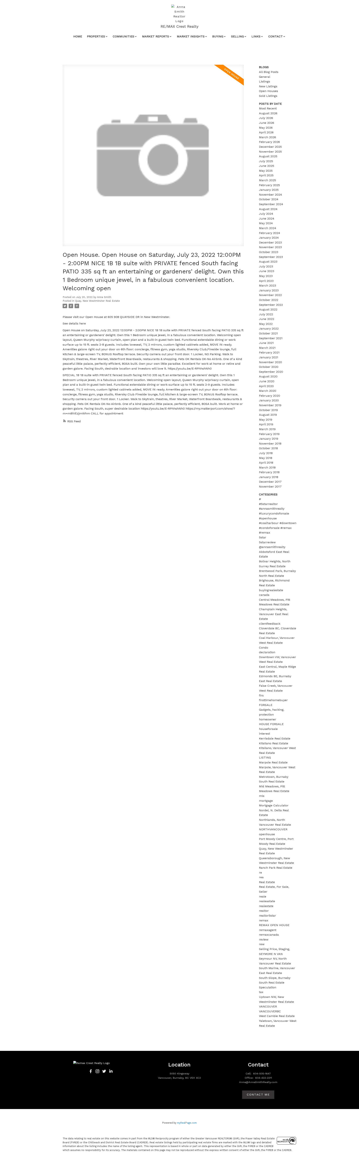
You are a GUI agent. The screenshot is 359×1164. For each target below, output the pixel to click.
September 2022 (271, 305)
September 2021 (271, 338)
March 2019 (267, 429)
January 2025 (269, 190)
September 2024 (271, 204)
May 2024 (266, 223)
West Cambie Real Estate (277, 1016)
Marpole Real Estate (273, 762)
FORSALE (265, 705)
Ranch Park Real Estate (275, 867)
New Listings (268, 86)
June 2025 (266, 166)
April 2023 (266, 281)
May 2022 (266, 324)
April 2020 (266, 386)
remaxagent (267, 930)
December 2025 (270, 146)
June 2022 (266, 319)
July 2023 (266, 266)
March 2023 (267, 285)
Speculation (267, 987)
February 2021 (269, 352)
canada (264, 595)
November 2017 (270, 486)
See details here (74, 323)
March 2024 (267, 228)
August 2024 (268, 209)
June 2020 (266, 381)
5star (262, 537)
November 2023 (270, 247)
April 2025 (266, 175)
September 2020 (271, 371)
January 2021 (268, 357)
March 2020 (267, 391)
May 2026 (266, 127)
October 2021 (268, 333)
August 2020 (268, 376)
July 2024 (266, 213)
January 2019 (268, 438)
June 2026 (266, 123)
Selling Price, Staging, (274, 949)
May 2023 (266, 276)
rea (261, 877)
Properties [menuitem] (96, 36)
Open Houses (268, 91)
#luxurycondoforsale (274, 513)
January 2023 (269, 290)
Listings (264, 81)
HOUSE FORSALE (271, 724)
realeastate (267, 901)
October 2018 (268, 448)
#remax (264, 532)
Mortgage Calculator (274, 805)
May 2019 (265, 419)
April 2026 (266, 132)
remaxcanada (269, 934)
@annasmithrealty (272, 547)
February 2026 (269, 142)
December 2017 (270, 481)
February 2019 (269, 434)
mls (261, 796)
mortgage (266, 800)
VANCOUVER (268, 1006)
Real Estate (267, 882)
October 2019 (268, 410)
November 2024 (270, 194)
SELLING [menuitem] (237, 36)
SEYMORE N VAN (271, 954)
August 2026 (268, 113)
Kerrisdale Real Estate (274, 738)
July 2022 (266, 314)
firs (261, 695)
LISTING (265, 757)
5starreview (267, 542)
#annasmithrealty (271, 508)
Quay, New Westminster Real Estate (97, 300)
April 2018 (266, 462)
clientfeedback (269, 623)
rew (261, 944)
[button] (91, 1071)
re (260, 872)
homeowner (267, 719)
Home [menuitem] (77, 36)
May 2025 (266, 170)
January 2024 (269, 237)
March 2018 (267, 467)
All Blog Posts (268, 72)
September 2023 (271, 257)
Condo (263, 647)
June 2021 (266, 343)
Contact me (258, 1094)
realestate (266, 906)
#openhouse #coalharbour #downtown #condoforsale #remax (277, 523)
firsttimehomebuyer (273, 700)
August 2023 (268, 261)
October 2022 (268, 300)
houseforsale (268, 729)
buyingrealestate (271, 590)
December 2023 (270, 242)
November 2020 (270, 362)
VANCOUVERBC (270, 1011)
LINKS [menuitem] (255, 36)
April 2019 (266, 424)
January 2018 (268, 477)
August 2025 (268, 156)
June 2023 (266, 271)
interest (264, 733)
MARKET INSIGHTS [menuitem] (191, 36)
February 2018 (269, 472)
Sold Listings (268, 96)
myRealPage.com (187, 1122)
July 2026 (266, 118)
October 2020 (268, 367)
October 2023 (268, 252)
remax (263, 920)
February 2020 (269, 395)
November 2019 (270, 405)
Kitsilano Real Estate (273, 743)
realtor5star (267, 915)
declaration (267, 652)
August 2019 (268, 414)
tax (261, 992)
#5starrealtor (268, 504)
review (263, 939)
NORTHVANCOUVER (273, 829)
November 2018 (270, 443)
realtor (264, 910)
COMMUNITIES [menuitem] (123, 36)
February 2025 (269, 185)
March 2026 (267, 137)
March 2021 (267, 348)
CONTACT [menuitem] (275, 36)
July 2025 (266, 161)
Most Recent (268, 108)
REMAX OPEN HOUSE (274, 925)
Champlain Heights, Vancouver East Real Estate (273, 614)
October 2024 (268, 199)
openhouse (267, 834)
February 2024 (269, 233)
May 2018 (265, 458)
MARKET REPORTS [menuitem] (155, 36)
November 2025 (270, 151)
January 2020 (269, 400)
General (264, 77)
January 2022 (269, 328)
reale (262, 896)
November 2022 (270, 295)
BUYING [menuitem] (217, 36)
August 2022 (268, 309)
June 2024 (266, 218)
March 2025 (267, 180)
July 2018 (266, 453)
